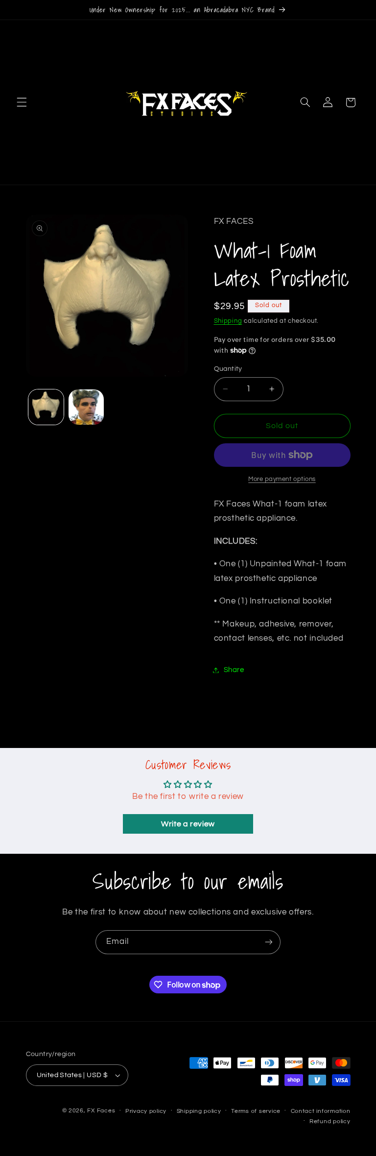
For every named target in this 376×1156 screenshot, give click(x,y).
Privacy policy (145, 1111)
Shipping (228, 321)
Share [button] (234, 670)
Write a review (188, 824)
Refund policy (330, 1121)
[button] (21, 102)
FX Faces (101, 1110)
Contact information (321, 1111)
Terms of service (256, 1111)
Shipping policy (199, 1111)
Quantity (228, 368)
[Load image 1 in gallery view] (46, 407)
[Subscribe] (269, 942)
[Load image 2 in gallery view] (86, 407)
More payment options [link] (282, 479)
